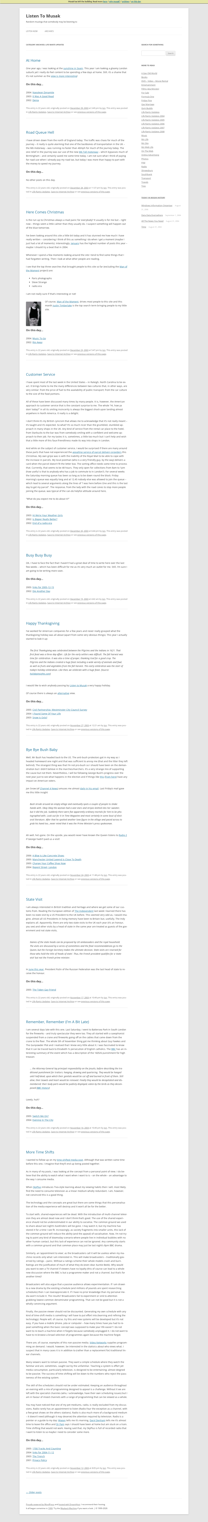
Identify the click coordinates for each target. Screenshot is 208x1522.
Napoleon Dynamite (43, 92)
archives (125, 2)
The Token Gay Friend (44, 989)
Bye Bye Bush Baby (42, 749)
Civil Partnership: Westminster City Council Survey (59, 709)
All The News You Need (152, 221)
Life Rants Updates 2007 (152, 127)
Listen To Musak (43, 16)
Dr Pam (60, 1424)
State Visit (34, 899)
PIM (143, 162)
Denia (35, 100)
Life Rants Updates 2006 (152, 123)
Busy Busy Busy (39, 555)
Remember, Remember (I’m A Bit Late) (57, 1021)
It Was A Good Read (43, 96)
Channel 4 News (49, 788)
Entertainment (148, 84)
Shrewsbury (147, 170)
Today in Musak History (153, 197)
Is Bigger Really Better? (44, 519)
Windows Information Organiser (156, 205)
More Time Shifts (40, 1152)
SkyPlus (37, 1187)
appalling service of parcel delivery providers (97, 452)
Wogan (62, 1420)
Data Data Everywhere (152, 215)
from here (110, 776)
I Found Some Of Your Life (46, 713)
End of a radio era (42, 523)
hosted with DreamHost (69, 1504)
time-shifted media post (70, 1159)
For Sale (145, 92)
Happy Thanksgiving (42, 623)
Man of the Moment (67, 301)
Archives (49, 31)
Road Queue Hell (40, 132)
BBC (113, 1049)
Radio (144, 166)
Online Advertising (150, 154)
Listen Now (32, 31)
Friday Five (146, 100)
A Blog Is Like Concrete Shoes (48, 855)
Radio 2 (123, 835)
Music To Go (39, 338)
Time (143, 226)
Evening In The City (42, 1119)
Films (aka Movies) (150, 88)
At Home (33, 60)
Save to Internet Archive (59, 111)
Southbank (146, 174)
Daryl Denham (97, 1420)
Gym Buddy (147, 108)
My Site (145, 143)
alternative (63, 693)
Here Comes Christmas (45, 211)
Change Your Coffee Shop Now (49, 863)
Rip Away (37, 342)
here (105, 2)
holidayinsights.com (40, 673)
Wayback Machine (68, 1508)
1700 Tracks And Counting (46, 1448)
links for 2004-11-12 (43, 1452)
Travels (144, 182)
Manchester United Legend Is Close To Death (56, 859)
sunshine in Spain (73, 68)
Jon (103, 108)
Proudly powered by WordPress (40, 1504)
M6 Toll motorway (88, 151)
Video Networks (98, 1342)
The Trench (38, 1456)
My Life (144, 139)
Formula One (147, 96)
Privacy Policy (39, 1460)
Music (144, 135)
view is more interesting (64, 76)
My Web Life (147, 147)
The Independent (84, 910)
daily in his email (89, 788)
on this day (136, 2)
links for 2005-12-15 (43, 587)
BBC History (43, 1087)
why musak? (114, 2)
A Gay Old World (149, 73)
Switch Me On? (40, 1116)
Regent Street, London (44, 867)
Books (144, 77)
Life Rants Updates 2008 (152, 131)
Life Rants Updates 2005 (152, 119)
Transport (146, 178)
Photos (144, 158)
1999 (50, 1508)
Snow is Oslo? (39, 717)
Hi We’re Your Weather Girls (47, 515)
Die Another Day (41, 591)
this (102, 776)
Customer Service (40, 374)
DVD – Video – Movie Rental (154, 81)
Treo (143, 186)
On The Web (147, 151)
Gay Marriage (147, 104)
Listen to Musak (78, 685)
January (75, 243)
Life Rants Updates (37, 111)
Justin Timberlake (62, 305)
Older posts (34, 1492)
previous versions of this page (91, 111)
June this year (36, 969)
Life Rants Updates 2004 (152, 116)
